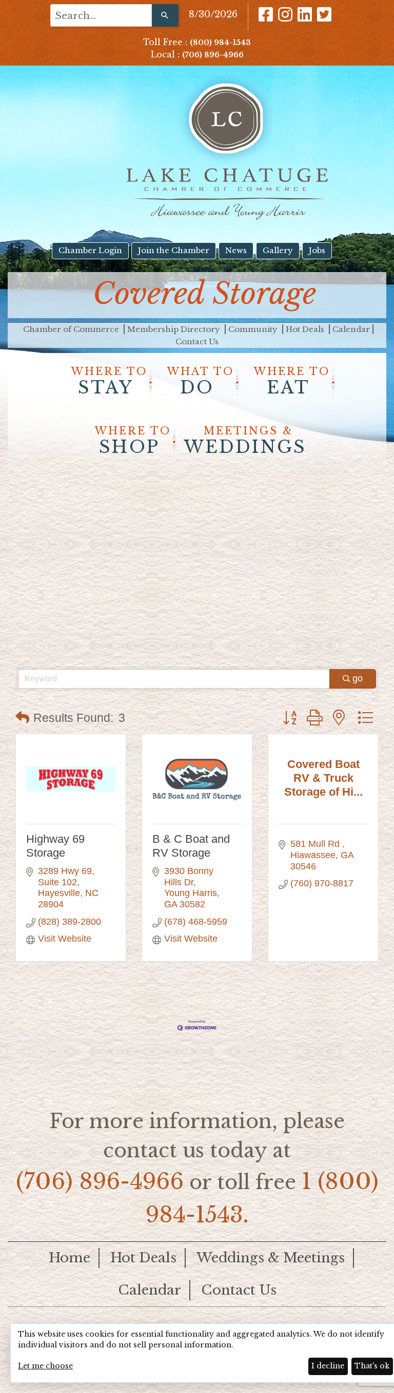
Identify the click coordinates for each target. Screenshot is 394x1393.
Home (69, 1258)
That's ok (371, 1365)
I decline (327, 1365)
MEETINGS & (245, 441)
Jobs (317, 250)
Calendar (351, 329)
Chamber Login (90, 250)
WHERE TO (109, 381)
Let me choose (45, 1365)
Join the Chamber (173, 250)
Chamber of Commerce (72, 329)
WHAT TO (200, 381)
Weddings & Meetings (270, 1258)
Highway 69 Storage (55, 846)
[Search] (165, 15)
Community (254, 329)
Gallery (278, 250)
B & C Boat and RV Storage (191, 846)
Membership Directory (174, 329)
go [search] (357, 678)
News (236, 250)
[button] (22, 718)
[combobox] (101, 15)
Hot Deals (306, 329)
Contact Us (197, 341)
